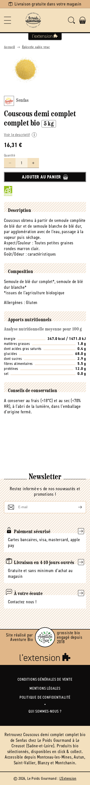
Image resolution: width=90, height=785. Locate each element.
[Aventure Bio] (45, 637)
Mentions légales (45, 688)
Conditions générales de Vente (45, 679)
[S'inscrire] (76, 507)
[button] (7, 20)
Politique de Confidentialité (45, 697)
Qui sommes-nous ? (45, 711)
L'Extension (68, 778)
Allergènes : (14, 303)
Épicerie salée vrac (36, 47)
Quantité (9, 155)
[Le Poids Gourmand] (33, 20)
